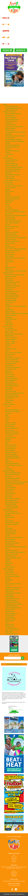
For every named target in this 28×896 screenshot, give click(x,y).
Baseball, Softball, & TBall (12, 513)
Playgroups (8, 173)
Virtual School (9, 154)
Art (6, 408)
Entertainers (8, 356)
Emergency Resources (11, 160)
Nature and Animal (10, 445)
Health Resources (8, 273)
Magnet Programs (10, 128)
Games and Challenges (12, 210)
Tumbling (7, 560)
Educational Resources (11, 119)
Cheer (7, 519)
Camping (7, 195)
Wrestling (8, 565)
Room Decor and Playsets (12, 498)
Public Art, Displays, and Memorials (15, 237)
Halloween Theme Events (12, 587)
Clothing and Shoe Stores (12, 478)
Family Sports (9, 521)
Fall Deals (8, 578)
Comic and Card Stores (12, 480)
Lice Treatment (9, 302)
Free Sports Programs (11, 524)
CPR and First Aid (10, 288)
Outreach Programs (11, 447)
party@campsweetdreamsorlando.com (15, 709)
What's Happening (8, 569)
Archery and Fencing (11, 511)
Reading (7, 143)
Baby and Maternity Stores (13, 473)
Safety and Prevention (11, 452)
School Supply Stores (11, 500)
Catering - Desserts (11, 341)
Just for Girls (9, 436)
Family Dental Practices (12, 295)
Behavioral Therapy (10, 276)
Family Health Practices (12, 297)
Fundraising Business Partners (14, 167)
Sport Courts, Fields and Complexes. (16, 249)
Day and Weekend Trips (12, 199)
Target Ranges (9, 256)
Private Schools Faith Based (13, 139)
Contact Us (14, 861)
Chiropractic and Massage (12, 286)
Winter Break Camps (11, 110)
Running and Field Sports (12, 543)
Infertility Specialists (11, 300)
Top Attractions (9, 262)
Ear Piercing (8, 486)
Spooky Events (9, 624)
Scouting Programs (10, 454)
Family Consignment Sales (13, 584)
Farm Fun (8, 585)
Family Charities (9, 162)
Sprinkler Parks (9, 252)
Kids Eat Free (9, 495)
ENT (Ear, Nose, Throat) (12, 291)
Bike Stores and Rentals (12, 474)
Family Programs (10, 426)
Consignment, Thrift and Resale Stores (16, 482)
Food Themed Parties (11, 360)
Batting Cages (9, 191)
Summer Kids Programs (12, 463)
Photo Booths (9, 387)
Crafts (7, 419)
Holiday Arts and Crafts (12, 589)
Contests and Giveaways (12, 576)
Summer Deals (9, 626)
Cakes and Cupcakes (11, 337)
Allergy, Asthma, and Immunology (15, 275)
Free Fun (7, 206)
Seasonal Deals (9, 621)
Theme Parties (9, 400)
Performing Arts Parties (12, 386)
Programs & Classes (9, 404)
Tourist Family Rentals (11, 506)
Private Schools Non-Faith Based (14, 141)
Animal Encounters (10, 188)
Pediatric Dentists (10, 312)
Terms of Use (14, 857)
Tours (6, 263)
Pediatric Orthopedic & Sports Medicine (16, 313)
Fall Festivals (9, 580)
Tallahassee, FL (14, 874)
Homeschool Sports (11, 532)
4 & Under (8, 406)
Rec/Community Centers (12, 241)
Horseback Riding (10, 534)
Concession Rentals (11, 349)
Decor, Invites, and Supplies (13, 352)
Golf (6, 526)
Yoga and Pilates (10, 567)
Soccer (7, 548)
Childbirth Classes (10, 284)
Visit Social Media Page (14, 712)
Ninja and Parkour (10, 539)
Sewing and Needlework (12, 456)
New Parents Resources (12, 171)
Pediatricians (9, 317)
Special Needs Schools (11, 147)
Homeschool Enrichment (12, 434)
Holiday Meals (9, 595)
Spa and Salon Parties (11, 395)
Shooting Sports (10, 545)
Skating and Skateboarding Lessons (15, 547)
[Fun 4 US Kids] (14, 7)
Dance (7, 421)
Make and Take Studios (12, 226)
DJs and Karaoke (10, 354)
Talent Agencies (9, 178)
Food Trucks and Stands (12, 362)
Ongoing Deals (9, 611)
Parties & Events (8, 326)
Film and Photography (11, 428)
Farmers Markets (10, 489)
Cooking (7, 417)
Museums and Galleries (12, 232)
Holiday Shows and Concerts (13, 604)
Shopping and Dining (9, 471)
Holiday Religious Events (12, 598)
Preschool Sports (10, 541)
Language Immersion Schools (13, 127)
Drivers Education (10, 424)
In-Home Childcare (10, 125)
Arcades (7, 189)
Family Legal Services (11, 164)
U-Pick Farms (9, 632)
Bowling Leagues (10, 517)
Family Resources (8, 158)
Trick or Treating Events (12, 630)
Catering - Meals (10, 343)
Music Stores (9, 497)
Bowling (7, 193)
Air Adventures (9, 184)
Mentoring (8, 439)
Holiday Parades (10, 597)
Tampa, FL (14, 871)
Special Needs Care (11, 319)
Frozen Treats (9, 491)
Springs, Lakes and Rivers (12, 250)
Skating (7, 245)
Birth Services (9, 280)
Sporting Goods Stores (11, 502)
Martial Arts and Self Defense (13, 537)
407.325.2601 (11, 708)
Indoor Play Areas (10, 219)
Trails (6, 265)
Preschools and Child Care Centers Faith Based (15, 133)
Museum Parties (10, 374)
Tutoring (7, 152)
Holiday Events (9, 591)
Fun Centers (8, 208)
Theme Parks (9, 260)
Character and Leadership (12, 411)
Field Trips (8, 202)
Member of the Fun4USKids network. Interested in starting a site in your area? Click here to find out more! (14, 867)
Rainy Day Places (10, 239)
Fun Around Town (8, 182)
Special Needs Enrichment (12, 458)
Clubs (6, 415)
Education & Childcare (9, 112)
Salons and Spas (10, 243)
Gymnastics (8, 528)
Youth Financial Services (12, 180)
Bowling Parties (9, 336)
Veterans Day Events (11, 634)
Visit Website (14, 711)
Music (7, 443)
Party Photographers (11, 380)
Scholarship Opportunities (12, 145)
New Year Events (10, 609)
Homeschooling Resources (13, 169)
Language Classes (10, 437)
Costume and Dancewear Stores (14, 484)
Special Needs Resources (12, 175)
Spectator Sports (10, 247)
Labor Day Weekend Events (13, 608)
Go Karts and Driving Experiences (15, 212)
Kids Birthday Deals (11, 369)
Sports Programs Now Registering (15, 552)
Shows (7, 622)
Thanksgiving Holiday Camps (13, 108)
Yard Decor (8, 402)
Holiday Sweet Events (11, 606)
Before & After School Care (13, 114)
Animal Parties (9, 328)
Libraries (7, 225)
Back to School (9, 572)
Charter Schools (10, 115)
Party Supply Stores (11, 384)
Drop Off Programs (10, 117)
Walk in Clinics (9, 325)
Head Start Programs (11, 121)
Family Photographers (11, 165)
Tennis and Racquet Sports (13, 558)
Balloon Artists (9, 332)
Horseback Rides (10, 217)
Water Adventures (10, 267)
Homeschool (8, 123)
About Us (14, 860)
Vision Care (8, 323)
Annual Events (9, 571)
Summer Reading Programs (13, 465)
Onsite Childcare (10, 130)
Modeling (7, 441)
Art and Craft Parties (11, 330)
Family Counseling (10, 293)
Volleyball (8, 561)
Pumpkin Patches (10, 615)
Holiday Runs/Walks (11, 600)
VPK (6, 156)
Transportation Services (12, 151)
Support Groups (10, 176)
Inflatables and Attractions (12, 367)
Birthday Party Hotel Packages (14, 334)
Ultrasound (8, 321)
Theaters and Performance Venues (15, 258)
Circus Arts (8, 413)
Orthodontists (9, 310)
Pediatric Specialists (11, 315)
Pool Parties (8, 389)
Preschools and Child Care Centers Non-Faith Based (15, 137)
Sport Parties (9, 399)
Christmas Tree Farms (11, 574)
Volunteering (8, 469)
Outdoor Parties (9, 376)
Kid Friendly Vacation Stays (13, 221)
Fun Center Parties (10, 363)
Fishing (7, 204)
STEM (7, 460)
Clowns (7, 347)
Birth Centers (9, 278)
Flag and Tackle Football (12, 523)
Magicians (8, 371)
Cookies (7, 350)
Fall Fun (7, 582)
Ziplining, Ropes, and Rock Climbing (15, 271)
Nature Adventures (10, 234)
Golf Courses (9, 213)
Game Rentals (9, 365)
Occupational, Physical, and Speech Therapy (15, 307)
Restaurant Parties (10, 391)
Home (14, 855)
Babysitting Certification (12, 410)
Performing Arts (9, 450)
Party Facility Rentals (11, 378)
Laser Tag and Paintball (12, 223)
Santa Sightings (9, 617)
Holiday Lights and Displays (13, 593)
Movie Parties (9, 373)
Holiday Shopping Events (12, 602)
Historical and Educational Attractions (16, 215)
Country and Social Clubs (12, 197)
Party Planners (9, 382)
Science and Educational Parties (14, 393)
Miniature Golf (9, 228)
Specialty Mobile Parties (12, 397)
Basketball (8, 515)
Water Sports (9, 563)
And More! (14, 875)
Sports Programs (8, 510)
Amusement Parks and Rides (13, 186)
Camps (5, 104)
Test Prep (8, 149)
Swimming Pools (10, 254)
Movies (7, 230)
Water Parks (8, 269)
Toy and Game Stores (11, 508)
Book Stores (8, 476)
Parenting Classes (10, 448)
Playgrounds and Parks (12, 236)
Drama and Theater (11, 423)
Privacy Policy (14, 858)
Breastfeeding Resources (12, 282)
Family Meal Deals (10, 487)
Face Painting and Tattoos (12, 358)
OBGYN (7, 304)
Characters (8, 345)
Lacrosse (7, 535)
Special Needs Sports (11, 550)
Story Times (8, 461)
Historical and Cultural (11, 432)
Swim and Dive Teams (11, 554)
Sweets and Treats (10, 504)
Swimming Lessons (10, 556)
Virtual (7, 467)
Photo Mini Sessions (11, 613)
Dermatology (9, 289)
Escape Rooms (9, 201)
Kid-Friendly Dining (10, 493)
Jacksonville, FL (14, 872)
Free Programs (9, 430)
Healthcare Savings (10, 299)
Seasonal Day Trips (10, 619)
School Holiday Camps (11, 106)
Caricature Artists (10, 339)
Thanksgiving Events (11, 628)
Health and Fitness (10, 530)
